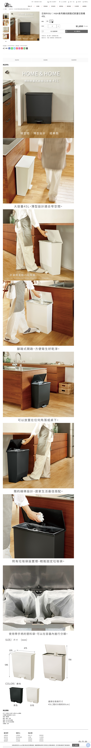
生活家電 (77, 6)
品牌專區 (84, 6)
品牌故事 (6, 735)
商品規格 (45, 60)
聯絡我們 (6, 740)
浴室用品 (61, 6)
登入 (74, 1)
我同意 (76, 745)
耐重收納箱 (36, 1)
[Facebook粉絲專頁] (80, 742)
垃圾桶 (40, 1)
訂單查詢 (18, 735)
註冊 (71, 1)
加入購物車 (77, 31)
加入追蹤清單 (54, 31)
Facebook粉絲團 (63, 1)
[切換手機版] (86, 742)
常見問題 (6, 739)
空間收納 (45, 6)
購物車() (86, 1)
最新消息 (6, 737)
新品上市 (30, 6)
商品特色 (17, 60)
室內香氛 (53, 6)
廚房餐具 (69, 6)
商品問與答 (73, 60)
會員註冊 (18, 739)
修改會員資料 (19, 737)
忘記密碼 (18, 740)
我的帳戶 (79, 1)
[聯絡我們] (83, 742)
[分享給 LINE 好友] (12, 48)
